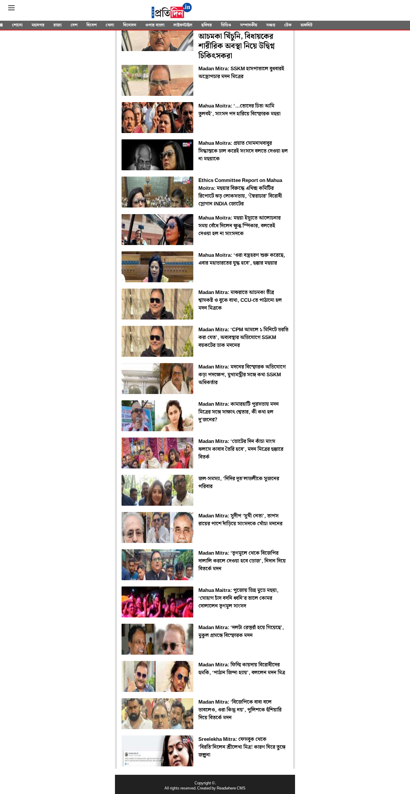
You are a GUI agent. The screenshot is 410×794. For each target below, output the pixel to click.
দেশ (74, 25)
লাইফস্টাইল (182, 25)
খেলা (110, 25)
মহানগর (38, 25)
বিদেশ (91, 25)
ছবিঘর (206, 25)
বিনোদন (129, 25)
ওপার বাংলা (154, 25)
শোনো (17, 25)
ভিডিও (226, 25)
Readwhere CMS (231, 788)
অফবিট (306, 25)
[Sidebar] (11, 8)
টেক (287, 25)
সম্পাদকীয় (248, 25)
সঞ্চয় (270, 25)
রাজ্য (57, 25)
